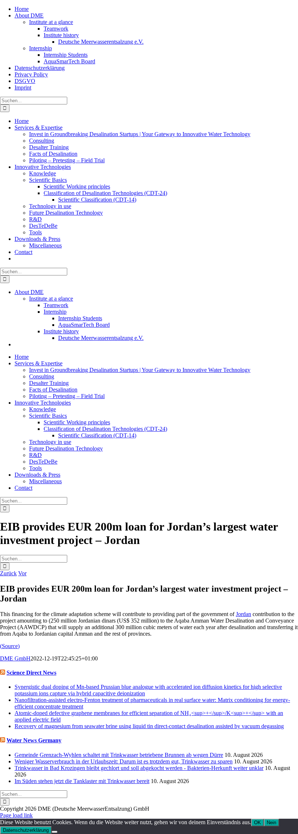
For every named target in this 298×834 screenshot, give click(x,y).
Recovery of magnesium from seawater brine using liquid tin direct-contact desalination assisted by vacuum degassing (149, 726)
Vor (22, 573)
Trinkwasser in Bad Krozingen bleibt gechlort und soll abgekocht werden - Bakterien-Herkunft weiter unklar (139, 768)
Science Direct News (31, 673)
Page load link (16, 815)
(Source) (10, 646)
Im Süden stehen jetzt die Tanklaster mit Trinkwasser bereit (82, 781)
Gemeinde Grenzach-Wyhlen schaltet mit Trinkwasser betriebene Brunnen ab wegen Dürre (119, 755)
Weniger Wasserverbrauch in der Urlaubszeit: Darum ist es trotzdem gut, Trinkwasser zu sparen (124, 761)
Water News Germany (34, 740)
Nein (271, 822)
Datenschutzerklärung (26, 830)
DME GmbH (15, 658)
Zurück (8, 573)
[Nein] (54, 832)
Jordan (243, 614)
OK (257, 822)
